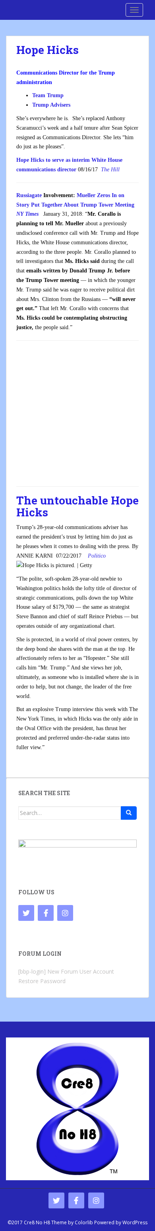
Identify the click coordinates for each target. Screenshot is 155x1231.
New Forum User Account (80, 971)
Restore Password (42, 981)
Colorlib (84, 1222)
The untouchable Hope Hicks (77, 506)
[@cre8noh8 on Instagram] (65, 913)
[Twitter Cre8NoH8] (26, 913)
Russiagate (29, 195)
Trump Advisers (51, 105)
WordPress (134, 1222)
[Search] (129, 813)
